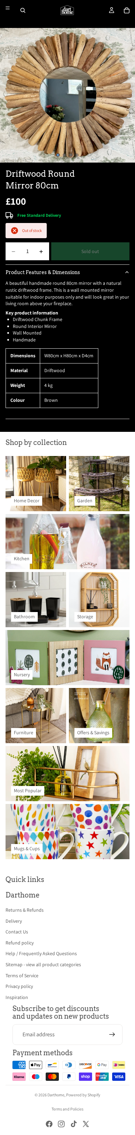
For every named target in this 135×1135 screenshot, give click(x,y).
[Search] (22, 10)
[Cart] (126, 10)
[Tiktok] (74, 1124)
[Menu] (7, 8)
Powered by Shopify (83, 1094)
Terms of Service (22, 975)
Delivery (14, 921)
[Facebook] (49, 1124)
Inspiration (17, 997)
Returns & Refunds (25, 910)
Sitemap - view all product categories (43, 964)
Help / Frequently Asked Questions (41, 953)
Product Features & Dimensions (43, 272)
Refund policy (20, 943)
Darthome (55, 1094)
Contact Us (17, 932)
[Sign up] (112, 1034)
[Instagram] (61, 1124)
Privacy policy (19, 986)
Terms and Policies (67, 1109)
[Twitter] (86, 1124)
